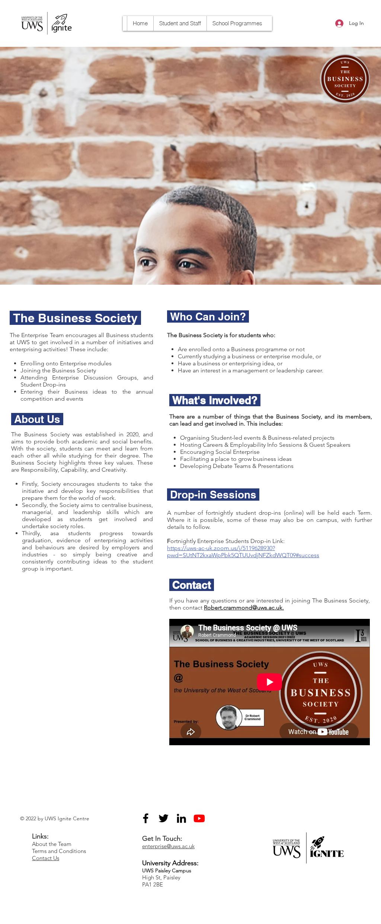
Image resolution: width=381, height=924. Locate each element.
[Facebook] (145, 818)
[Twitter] (163, 818)
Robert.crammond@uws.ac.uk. (244, 607)
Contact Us (45, 858)
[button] (237, 23)
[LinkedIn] (181, 818)
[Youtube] (199, 818)
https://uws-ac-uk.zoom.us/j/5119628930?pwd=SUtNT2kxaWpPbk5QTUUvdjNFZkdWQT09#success (243, 552)
